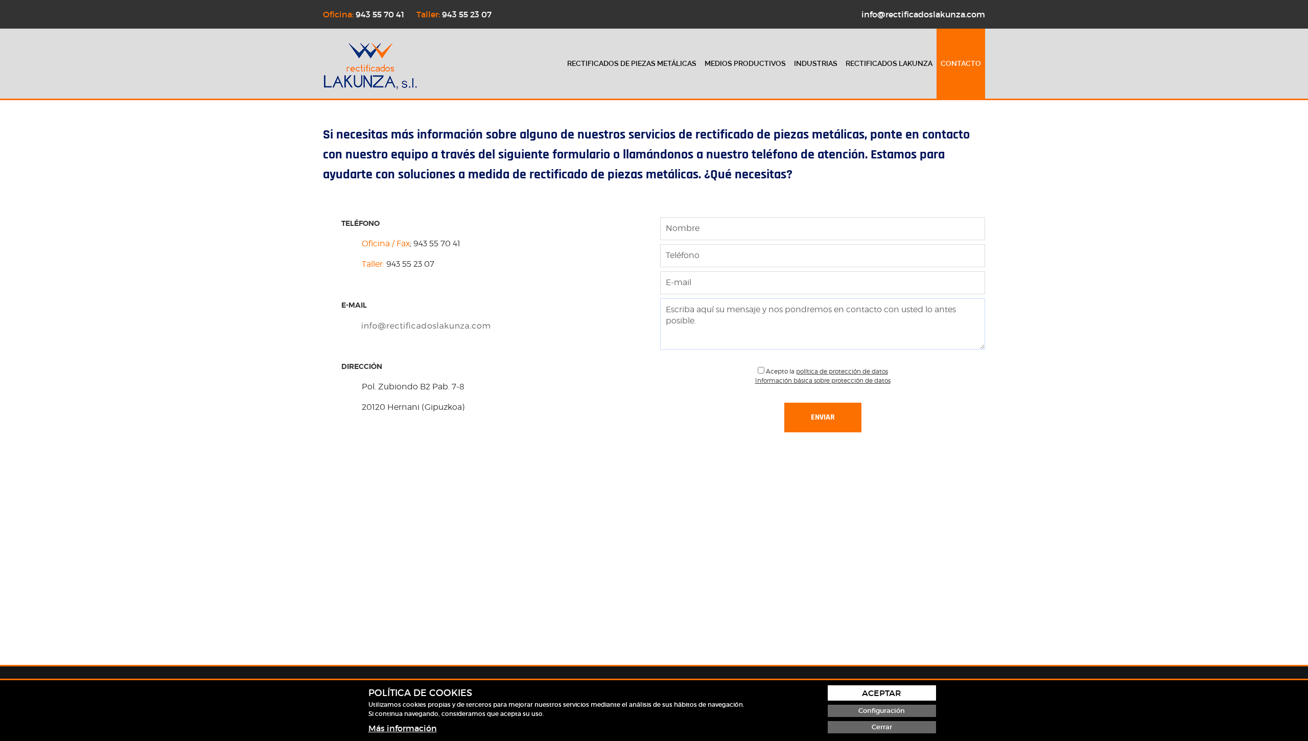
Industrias (815, 63)
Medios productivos (745, 63)
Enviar (823, 417)
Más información (402, 728)
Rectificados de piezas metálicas (631, 63)
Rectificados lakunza (889, 63)
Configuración (881, 710)
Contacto (961, 63)
